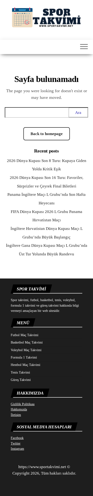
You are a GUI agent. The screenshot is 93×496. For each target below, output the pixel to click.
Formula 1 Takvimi (24, 357)
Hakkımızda (19, 409)
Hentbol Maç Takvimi (25, 365)
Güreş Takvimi (21, 380)
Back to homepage (47, 134)
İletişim (16, 415)
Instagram (17, 448)
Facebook (17, 438)
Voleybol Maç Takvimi (26, 350)
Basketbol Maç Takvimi (27, 342)
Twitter (16, 443)
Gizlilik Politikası (23, 404)
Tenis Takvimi (20, 372)
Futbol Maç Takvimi (24, 335)
